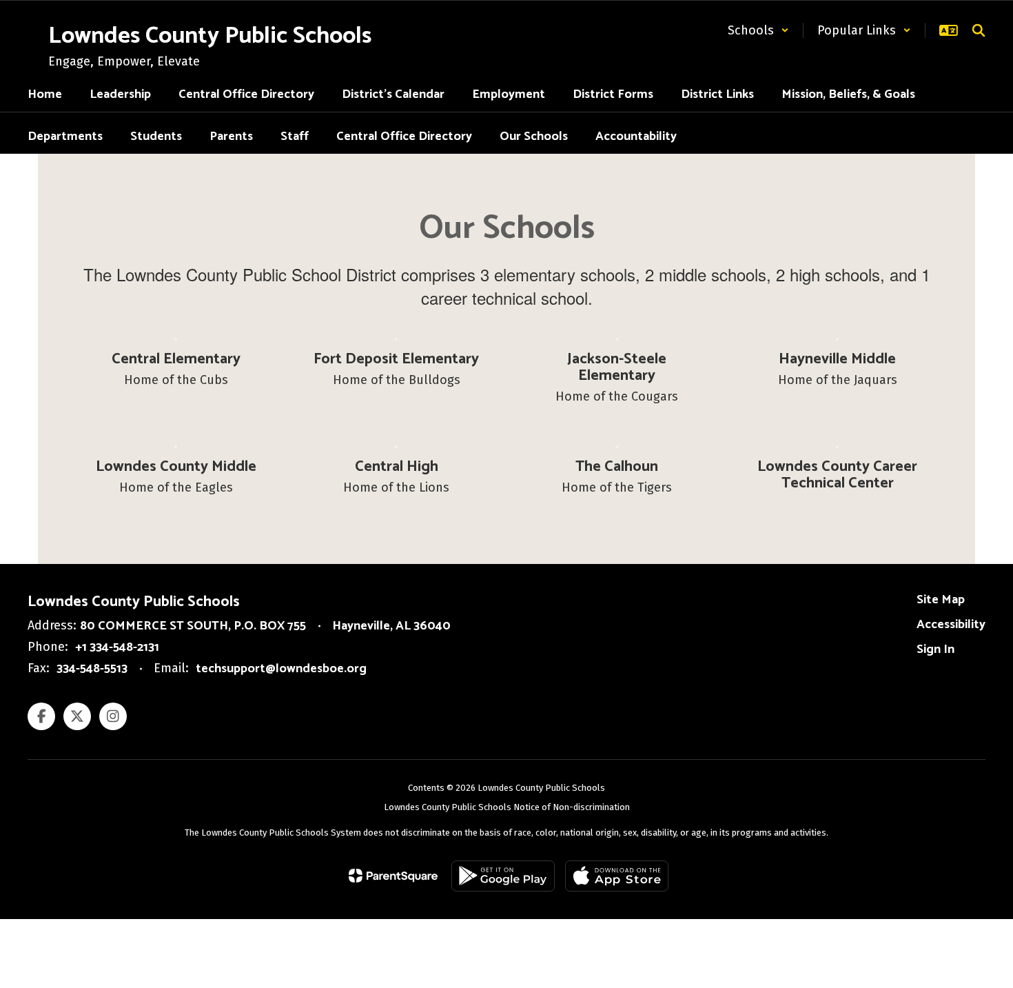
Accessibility (951, 624)
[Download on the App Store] (616, 875)
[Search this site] (978, 30)
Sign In (935, 649)
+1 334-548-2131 (117, 647)
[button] (758, 30)
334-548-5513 (92, 668)
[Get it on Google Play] (503, 875)
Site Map (941, 599)
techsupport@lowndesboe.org (281, 668)
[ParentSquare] (393, 875)
